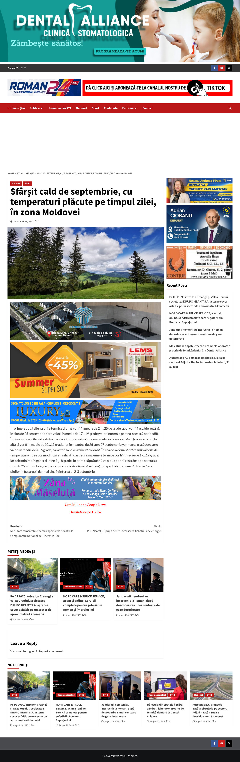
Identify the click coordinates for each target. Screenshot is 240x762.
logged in (32, 651)
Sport (95, 108)
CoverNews (111, 756)
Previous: (41, 531)
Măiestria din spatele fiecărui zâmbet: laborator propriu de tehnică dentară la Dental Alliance (199, 348)
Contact (147, 108)
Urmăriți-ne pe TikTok (85, 512)
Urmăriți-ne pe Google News (85, 505)
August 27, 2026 (157, 721)
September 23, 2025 (23, 221)
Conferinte (111, 108)
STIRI (27, 183)
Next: (124, 528)
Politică (35, 108)
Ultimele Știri (16, 108)
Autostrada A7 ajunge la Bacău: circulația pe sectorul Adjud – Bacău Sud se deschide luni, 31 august (199, 362)
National (81, 108)
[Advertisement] (120, 141)
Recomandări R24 (60, 108)
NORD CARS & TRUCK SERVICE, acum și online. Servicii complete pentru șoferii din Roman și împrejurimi (84, 603)
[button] (230, 108)
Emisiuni (128, 108)
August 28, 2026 (20, 619)
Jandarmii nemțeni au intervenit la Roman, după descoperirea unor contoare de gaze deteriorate (138, 603)
